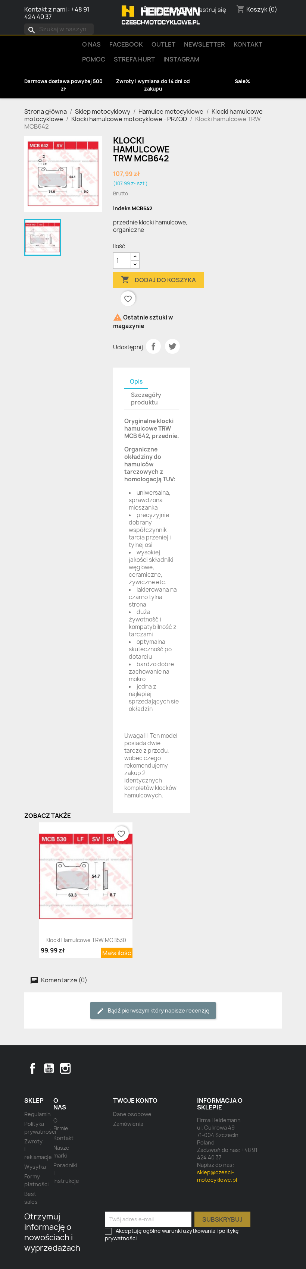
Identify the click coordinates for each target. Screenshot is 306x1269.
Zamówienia (128, 1123)
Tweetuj (172, 346)
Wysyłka (35, 1166)
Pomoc (93, 59)
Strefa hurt (134, 59)
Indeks (122, 208)
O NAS (91, 44)
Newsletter (204, 44)
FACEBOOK (126, 44)
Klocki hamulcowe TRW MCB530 (86, 940)
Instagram (181, 59)
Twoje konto (135, 1100)
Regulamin (37, 1114)
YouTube (48, 1068)
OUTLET (163, 44)
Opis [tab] (136, 381)
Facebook (32, 1068)
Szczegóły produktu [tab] (146, 398)
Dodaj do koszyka (158, 279)
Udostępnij (153, 346)
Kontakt (248, 44)
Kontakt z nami (45, 9)
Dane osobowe (132, 1114)
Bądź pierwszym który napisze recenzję (158, 1010)
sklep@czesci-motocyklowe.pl (217, 1176)
